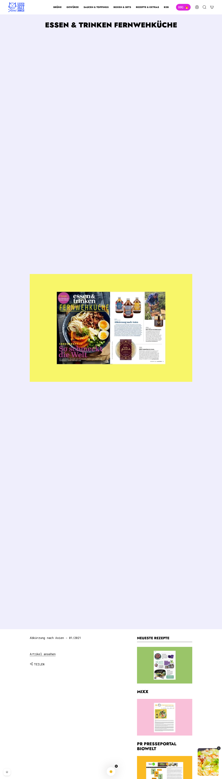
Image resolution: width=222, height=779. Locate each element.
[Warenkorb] (212, 7)
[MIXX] (164, 665)
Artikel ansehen (43, 654)
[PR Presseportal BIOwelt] (164, 717)
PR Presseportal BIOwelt (156, 746)
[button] (57, 7)
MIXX (142, 692)
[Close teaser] (116, 766)
